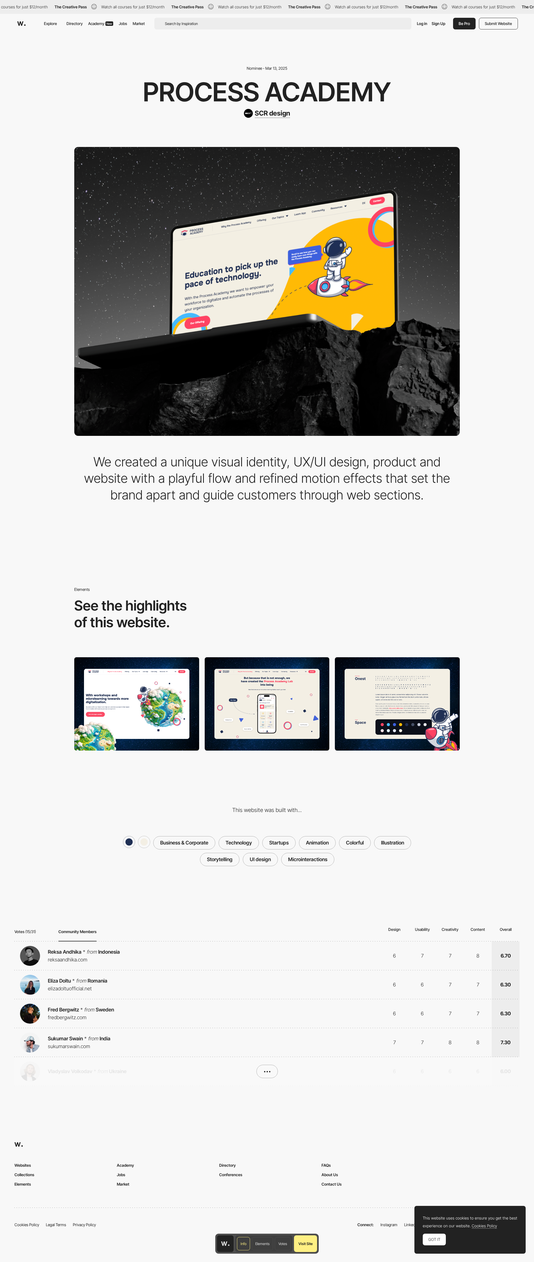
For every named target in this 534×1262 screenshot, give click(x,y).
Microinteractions (307, 859)
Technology (239, 843)
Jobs (123, 23)
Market (139, 23)
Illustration (392, 843)
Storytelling (220, 859)
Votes (282, 1243)
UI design (260, 859)
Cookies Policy (26, 1224)
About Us (330, 1174)
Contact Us (332, 1184)
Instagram (388, 1224)
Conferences (230, 1174)
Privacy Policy (84, 1224)
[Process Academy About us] (267, 704)
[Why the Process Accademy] (136, 704)
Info (243, 1243)
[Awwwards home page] (225, 1243)
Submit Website (498, 23)
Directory (74, 23)
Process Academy (267, 92)
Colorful (355, 843)
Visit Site (305, 1243)
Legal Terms (56, 1224)
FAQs (326, 1165)
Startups (279, 843)
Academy (100, 23)
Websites (22, 1165)
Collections (24, 1174)
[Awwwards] (21, 23)
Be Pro (464, 23)
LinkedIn (411, 1224)
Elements (262, 1243)
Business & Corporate (184, 843)
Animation (317, 843)
